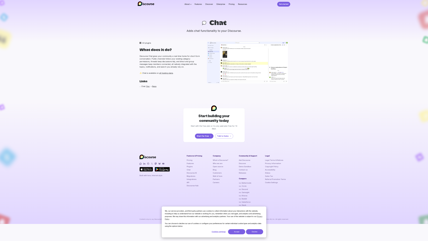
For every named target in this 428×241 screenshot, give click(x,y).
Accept (236, 232)
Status (267, 173)
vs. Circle (242, 186)
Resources (242, 4)
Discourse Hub (192, 186)
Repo (154, 86)
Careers (216, 182)
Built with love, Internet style (151, 175)
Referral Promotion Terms (275, 179)
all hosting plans (166, 73)
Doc (148, 86)
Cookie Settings (271, 182)
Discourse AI (192, 173)
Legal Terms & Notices (274, 160)
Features (198, 4)
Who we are (217, 163)
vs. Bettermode (245, 183)
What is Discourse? (220, 160)
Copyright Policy (271, 166)
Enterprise (221, 4)
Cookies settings (219, 232)
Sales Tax (269, 176)
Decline (254, 232)
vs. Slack (242, 205)
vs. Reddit (243, 199)
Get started (283, 4)
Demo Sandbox (245, 166)
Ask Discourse (244, 160)
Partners (216, 179)
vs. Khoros (243, 196)
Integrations (191, 179)
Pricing (232, 4)
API (188, 182)
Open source (218, 166)
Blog (214, 170)
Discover (209, 4)
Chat (188, 170)
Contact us (243, 170)
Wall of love (217, 176)
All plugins (146, 43)
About (187, 4)
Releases (242, 173)
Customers (217, 173)
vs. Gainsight (244, 192)
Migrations (191, 176)
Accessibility (270, 170)
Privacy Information (273, 163)
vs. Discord (243, 189)
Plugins (190, 166)
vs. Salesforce (244, 202)
